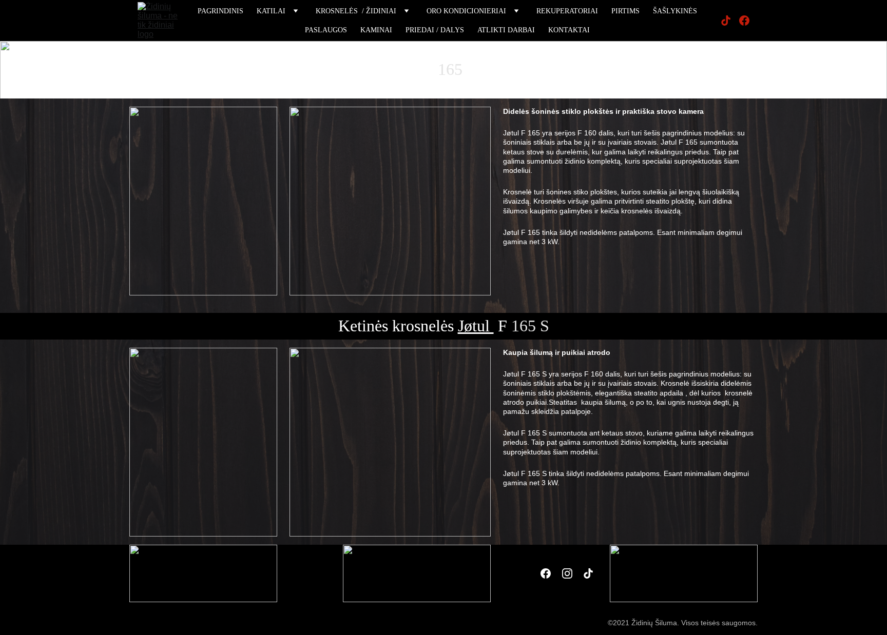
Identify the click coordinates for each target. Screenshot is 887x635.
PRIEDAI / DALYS (435, 30)
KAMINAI (376, 30)
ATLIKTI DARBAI (506, 30)
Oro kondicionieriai (466, 11)
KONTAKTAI (569, 30)
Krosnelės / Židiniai (356, 11)
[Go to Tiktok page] (730, 20)
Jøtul (402, 69)
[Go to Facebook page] (744, 20)
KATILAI (271, 11)
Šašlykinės (675, 11)
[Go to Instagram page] (567, 573)
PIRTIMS (625, 11)
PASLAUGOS (326, 30)
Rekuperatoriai (567, 11)
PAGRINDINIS (220, 11)
